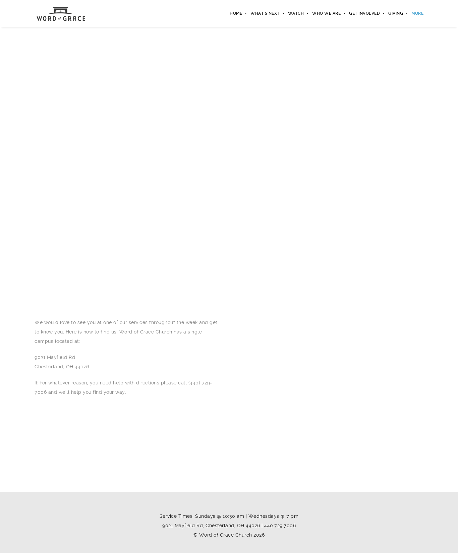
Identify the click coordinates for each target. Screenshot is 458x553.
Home (236, 13)
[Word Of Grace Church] (61, 13)
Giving (395, 13)
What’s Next (265, 13)
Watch (296, 13)
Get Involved (364, 13)
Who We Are (326, 13)
